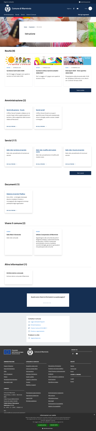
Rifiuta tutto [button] (54, 425)
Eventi (72, 381)
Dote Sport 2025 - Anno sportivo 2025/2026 (75, 72)
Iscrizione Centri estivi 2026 (15, 71)
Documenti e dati (8, 382)
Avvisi (66, 67)
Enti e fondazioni (8, 374)
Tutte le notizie (80, 90)
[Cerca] (90, 8)
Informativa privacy (53, 398)
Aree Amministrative (9, 369)
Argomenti (32, 27)
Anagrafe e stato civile (32, 366)
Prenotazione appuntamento (33, 393)
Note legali (51, 401)
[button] (48, 428)
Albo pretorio (51, 395)
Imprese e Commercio (31, 374)
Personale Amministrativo (10, 379)
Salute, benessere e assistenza (56, 377)
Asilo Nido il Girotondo (14, 234)
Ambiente (50, 374)
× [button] (94, 414)
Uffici (5, 371)
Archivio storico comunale (15, 273)
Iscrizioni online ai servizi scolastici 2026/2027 (47, 72)
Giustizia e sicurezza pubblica (55, 369)
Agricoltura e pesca (53, 382)
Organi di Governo (8, 366)
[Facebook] (73, 8)
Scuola (8, 231)
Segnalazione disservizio (32, 395)
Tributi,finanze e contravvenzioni (56, 371)
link (62, 422)
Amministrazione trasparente (55, 393)
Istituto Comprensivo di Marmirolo (47, 234)
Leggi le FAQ (29, 398)
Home (25, 27)
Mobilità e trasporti (31, 385)
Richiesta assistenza (31, 401)
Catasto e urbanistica (31, 379)
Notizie (8, 67)
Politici (5, 377)
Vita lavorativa (30, 371)
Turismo (28, 382)
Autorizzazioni (52, 379)
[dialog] (48, 422)
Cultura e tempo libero (32, 369)
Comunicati (73, 369)
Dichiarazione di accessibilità (55, 404)
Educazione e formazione (54, 366)
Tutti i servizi (80, 173)
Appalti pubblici (30, 377)
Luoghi (72, 379)
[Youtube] (76, 8)
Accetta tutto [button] (42, 425)
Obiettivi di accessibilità (54, 406)
